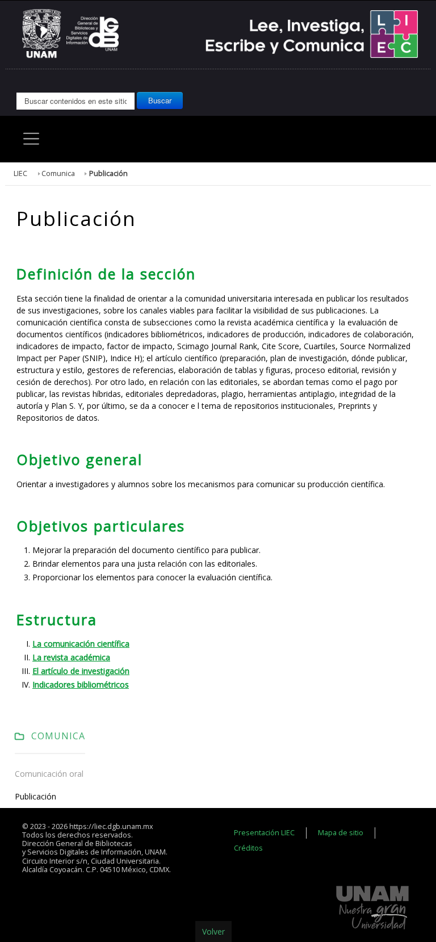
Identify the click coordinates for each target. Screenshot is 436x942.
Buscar (159, 100)
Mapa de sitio (340, 833)
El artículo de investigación (80, 670)
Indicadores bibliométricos (80, 684)
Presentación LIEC (264, 833)
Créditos (248, 848)
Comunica (58, 173)
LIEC (20, 173)
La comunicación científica (80, 643)
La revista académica (71, 657)
